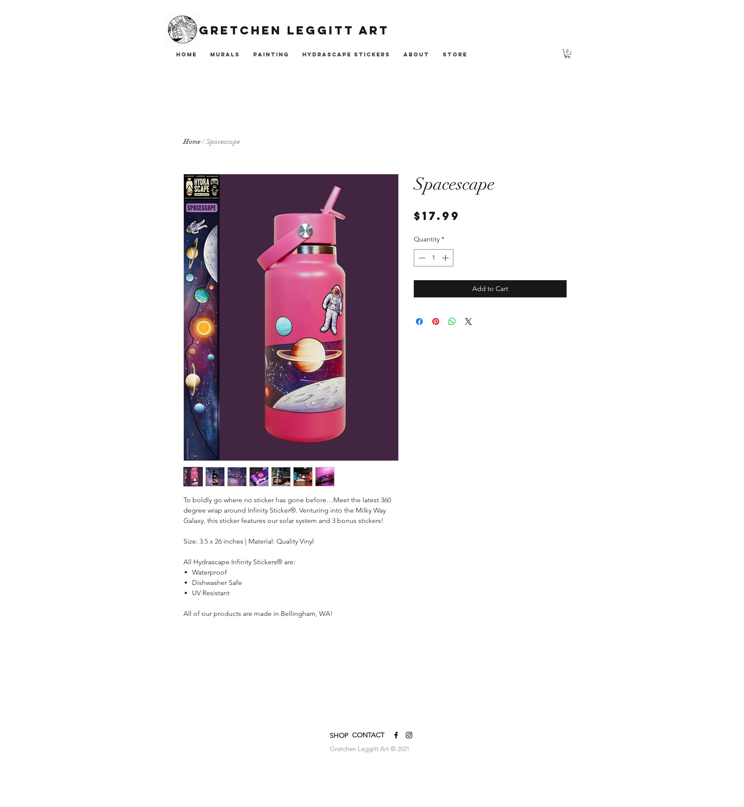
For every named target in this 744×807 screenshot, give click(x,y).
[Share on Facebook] (419, 321)
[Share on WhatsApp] (452, 321)
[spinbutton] (433, 258)
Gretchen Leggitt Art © (363, 749)
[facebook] (396, 735)
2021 (403, 749)
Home (192, 141)
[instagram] (409, 735)
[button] (567, 53)
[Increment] (446, 258)
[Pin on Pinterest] (436, 321)
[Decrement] (421, 258)
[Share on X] (468, 321)
